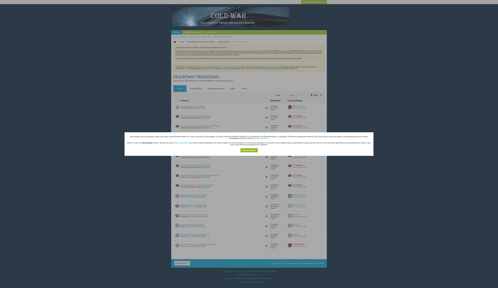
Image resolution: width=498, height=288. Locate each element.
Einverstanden (249, 150)
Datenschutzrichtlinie (261, 138)
